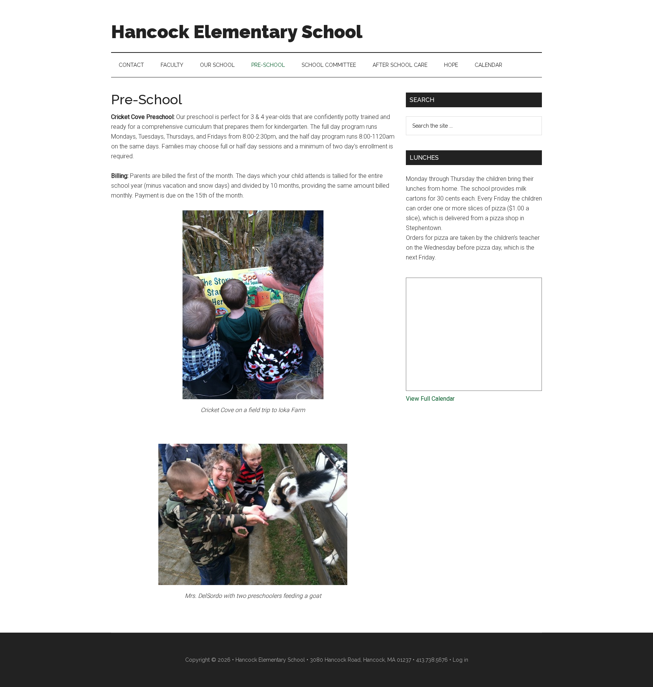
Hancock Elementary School (236, 31)
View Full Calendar (430, 398)
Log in (460, 660)
